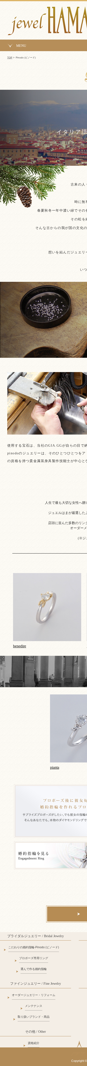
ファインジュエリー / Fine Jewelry (35, 983)
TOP (9, 57)
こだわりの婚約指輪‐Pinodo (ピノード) (33, 947)
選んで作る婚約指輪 (34, 969)
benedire (19, 646)
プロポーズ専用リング (33, 958)
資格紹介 (33, 1043)
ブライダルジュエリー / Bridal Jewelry (35, 936)
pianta (54, 767)
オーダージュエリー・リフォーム (33, 995)
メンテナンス (33, 1006)
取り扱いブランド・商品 (34, 1016)
